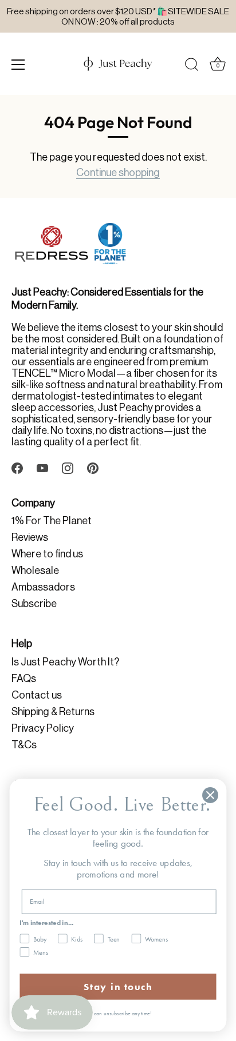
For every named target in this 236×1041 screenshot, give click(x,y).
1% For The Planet (51, 521)
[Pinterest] (93, 467)
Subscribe (34, 603)
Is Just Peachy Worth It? (65, 662)
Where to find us (47, 554)
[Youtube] (42, 467)
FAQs (23, 678)
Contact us (36, 695)
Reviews (29, 537)
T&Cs (24, 745)
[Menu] (18, 64)
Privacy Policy (42, 728)
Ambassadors (43, 587)
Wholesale (35, 570)
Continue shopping (118, 172)
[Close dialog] (210, 795)
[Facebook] (17, 467)
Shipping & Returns (53, 711)
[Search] (191, 66)
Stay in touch (118, 986)
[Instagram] (67, 467)
